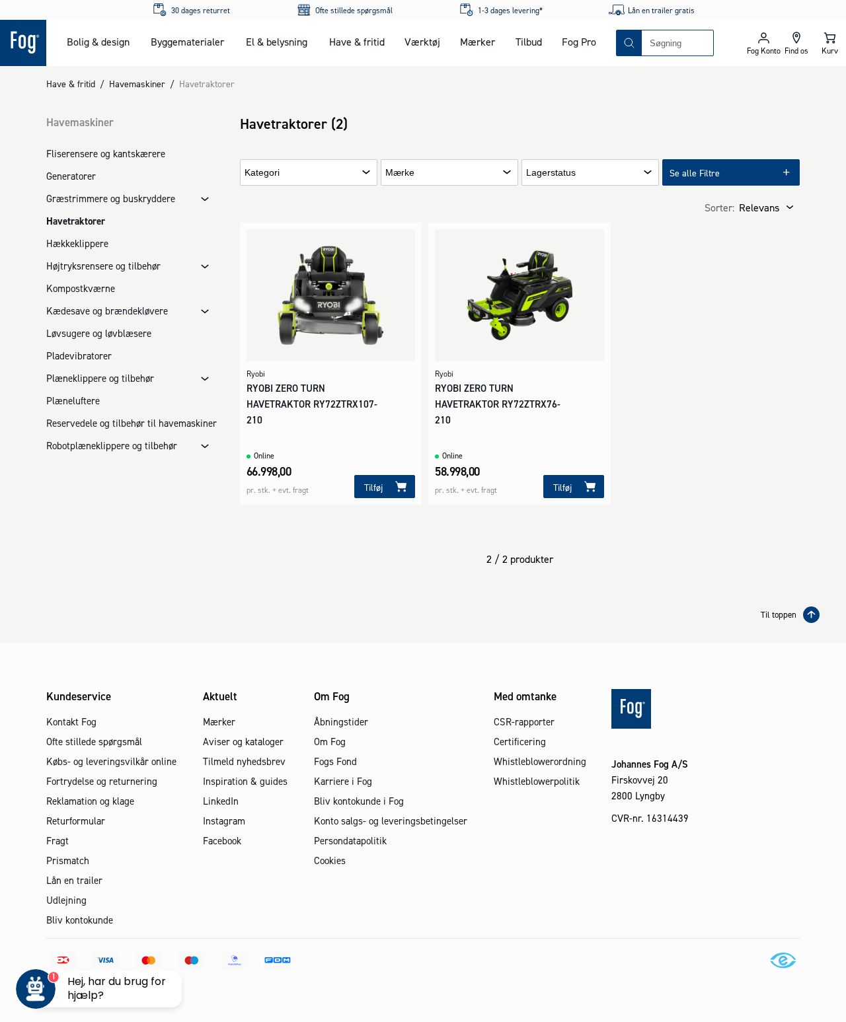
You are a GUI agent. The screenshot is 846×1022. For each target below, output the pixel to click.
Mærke (399, 173)
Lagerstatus (551, 173)
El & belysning (276, 41)
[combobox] (677, 42)
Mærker (477, 41)
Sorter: (719, 207)
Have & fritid (357, 41)
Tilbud (529, 41)
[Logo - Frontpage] (23, 43)
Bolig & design (98, 41)
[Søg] (629, 42)
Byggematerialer (187, 41)
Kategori (262, 173)
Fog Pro (579, 41)
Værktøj (422, 41)
